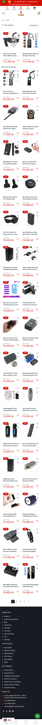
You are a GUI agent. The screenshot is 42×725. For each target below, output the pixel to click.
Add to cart (18, 60)
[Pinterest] (12, 711)
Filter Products (8, 25)
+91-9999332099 (19, 2)
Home (3, 20)
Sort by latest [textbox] (34, 25)
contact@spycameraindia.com (21, 4)
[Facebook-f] (3, 711)
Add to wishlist (17, 33)
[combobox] (34, 25)
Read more (37, 204)
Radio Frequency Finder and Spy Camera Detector (30, 128)
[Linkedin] (9, 711)
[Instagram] (6, 711)
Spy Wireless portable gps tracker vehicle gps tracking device (30, 234)
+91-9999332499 (31, 2)
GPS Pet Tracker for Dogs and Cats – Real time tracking (10, 234)
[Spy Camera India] (21, 13)
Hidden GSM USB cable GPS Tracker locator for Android (30, 269)
